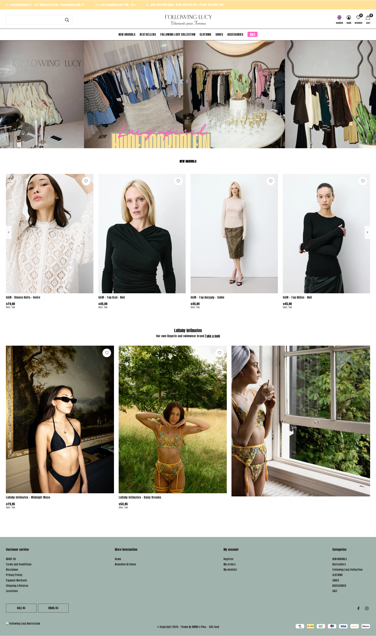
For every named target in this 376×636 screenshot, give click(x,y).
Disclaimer (12, 569)
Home (118, 559)
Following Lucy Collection (177, 34)
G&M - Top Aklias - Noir (297, 297)
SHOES (219, 34)
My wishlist (230, 569)
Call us (21, 608)
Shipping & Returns (17, 586)
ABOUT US (11, 559)
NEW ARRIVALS (126, 34)
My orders (229, 564)
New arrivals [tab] (188, 161)
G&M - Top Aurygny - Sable (207, 297)
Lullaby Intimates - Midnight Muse (28, 497)
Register (228, 559)
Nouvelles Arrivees (125, 564)
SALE (252, 34)
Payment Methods (16, 580)
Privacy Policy (14, 575)
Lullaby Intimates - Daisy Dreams (140, 497)
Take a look (212, 336)
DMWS (195, 627)
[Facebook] (358, 608)
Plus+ (204, 627)
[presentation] (8, 232)
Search (66, 20)
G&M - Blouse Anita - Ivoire (23, 297)
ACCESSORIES (235, 34)
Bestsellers (148, 34)
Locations (12, 591)
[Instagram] (367, 608)
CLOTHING (205, 34)
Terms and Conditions (19, 564)
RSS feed (214, 627)
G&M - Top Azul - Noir (111, 297)
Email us (53, 608)
